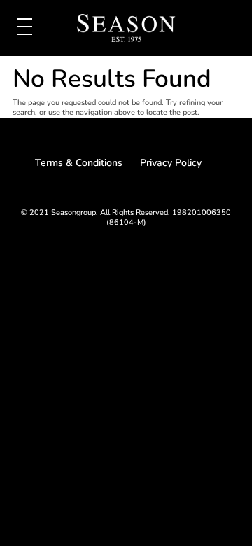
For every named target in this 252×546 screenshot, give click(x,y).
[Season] (126, 29)
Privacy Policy (171, 162)
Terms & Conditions (78, 162)
